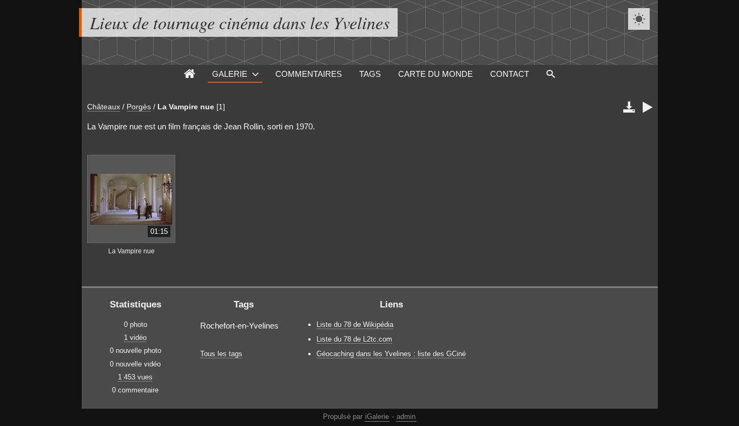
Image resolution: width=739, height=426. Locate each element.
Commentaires (308, 73)
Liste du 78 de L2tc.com (354, 339)
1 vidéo (135, 337)
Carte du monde (435, 73)
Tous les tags (221, 354)
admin (406, 416)
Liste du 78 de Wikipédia (354, 324)
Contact (509, 73)
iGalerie (377, 416)
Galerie (229, 73)
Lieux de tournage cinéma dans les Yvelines (240, 22)
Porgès (139, 106)
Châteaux (103, 106)
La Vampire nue (185, 106)
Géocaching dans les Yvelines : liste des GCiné (391, 354)
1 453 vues (135, 377)
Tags (370, 73)
